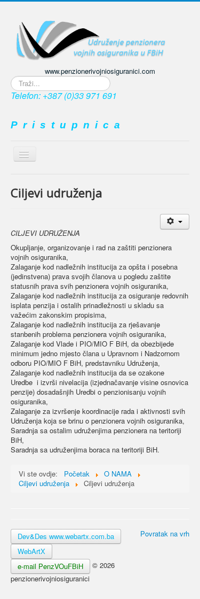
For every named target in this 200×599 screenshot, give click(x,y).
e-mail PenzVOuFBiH (50, 566)
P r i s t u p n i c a (65, 124)
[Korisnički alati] (174, 221)
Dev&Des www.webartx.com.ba (66, 536)
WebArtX (31, 551)
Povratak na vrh (164, 533)
